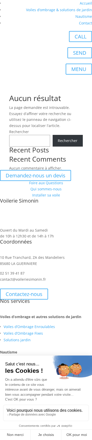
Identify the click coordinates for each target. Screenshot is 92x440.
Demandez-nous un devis (35, 175)
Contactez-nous (24, 294)
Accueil (86, 3)
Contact (85, 23)
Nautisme (83, 16)
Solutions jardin (17, 339)
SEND (79, 52)
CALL (80, 36)
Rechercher (19, 131)
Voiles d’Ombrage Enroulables (29, 326)
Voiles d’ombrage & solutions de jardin (59, 9)
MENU (78, 69)
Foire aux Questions (46, 182)
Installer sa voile (46, 195)
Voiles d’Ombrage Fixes (23, 333)
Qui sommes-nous (46, 189)
